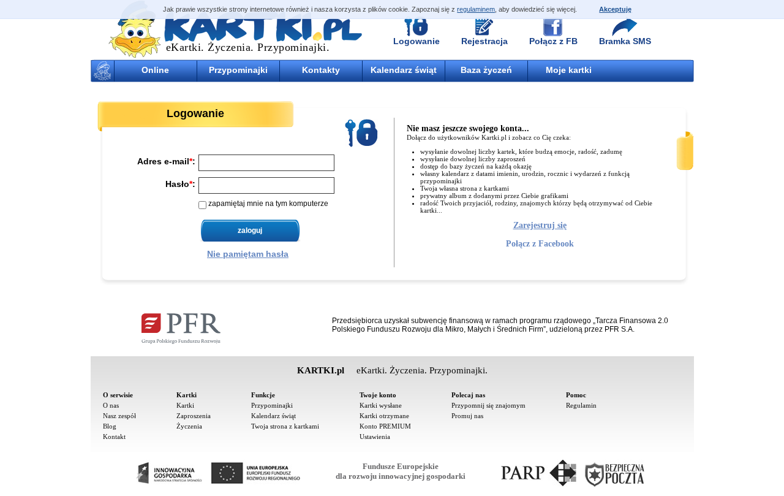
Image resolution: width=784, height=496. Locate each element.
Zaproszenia (193, 415)
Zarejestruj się (540, 225)
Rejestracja (484, 41)
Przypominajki (238, 70)
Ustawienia (375, 436)
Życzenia (189, 426)
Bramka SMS (625, 41)
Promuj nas (467, 415)
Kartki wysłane (381, 405)
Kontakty (321, 70)
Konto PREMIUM (385, 426)
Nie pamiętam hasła (247, 254)
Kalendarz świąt (404, 70)
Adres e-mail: (166, 160)
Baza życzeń (486, 70)
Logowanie (416, 41)
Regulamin (581, 405)
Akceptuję (615, 9)
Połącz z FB (553, 41)
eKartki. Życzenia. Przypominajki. (248, 47)
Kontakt (114, 436)
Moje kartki (569, 70)
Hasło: (180, 183)
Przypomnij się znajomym (488, 405)
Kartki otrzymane (384, 415)
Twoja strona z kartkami (285, 426)
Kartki (185, 405)
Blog (109, 426)
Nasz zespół (119, 415)
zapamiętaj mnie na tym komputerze (268, 203)
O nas (111, 405)
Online (155, 70)
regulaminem (476, 9)
